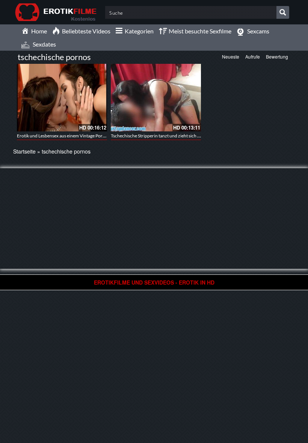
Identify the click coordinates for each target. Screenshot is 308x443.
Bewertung (277, 56)
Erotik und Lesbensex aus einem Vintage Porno (62, 136)
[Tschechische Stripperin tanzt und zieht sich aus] (156, 97)
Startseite (24, 151)
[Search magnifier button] (282, 12)
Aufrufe (252, 56)
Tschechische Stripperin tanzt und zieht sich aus (157, 136)
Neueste (230, 56)
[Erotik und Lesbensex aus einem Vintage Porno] (62, 97)
